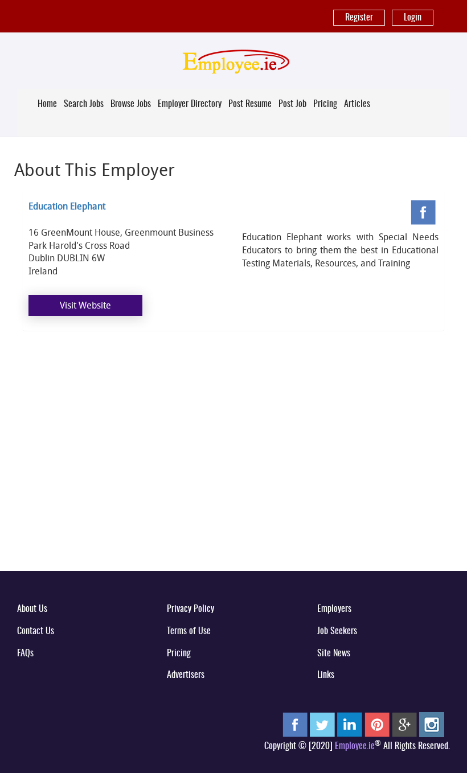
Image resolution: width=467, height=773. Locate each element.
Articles (357, 104)
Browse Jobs (130, 104)
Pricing (325, 104)
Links (325, 675)
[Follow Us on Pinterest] (377, 724)
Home (47, 104)
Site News (333, 653)
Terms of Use (189, 631)
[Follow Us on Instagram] (431, 724)
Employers (334, 609)
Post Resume (250, 104)
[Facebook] (425, 213)
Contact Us (35, 631)
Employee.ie (355, 746)
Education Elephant (66, 206)
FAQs (25, 653)
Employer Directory (190, 104)
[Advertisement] (233, 473)
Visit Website (85, 305)
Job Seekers (337, 631)
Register (359, 17)
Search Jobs (84, 104)
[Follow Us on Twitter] (322, 724)
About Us (32, 609)
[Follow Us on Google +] (404, 724)
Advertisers (185, 675)
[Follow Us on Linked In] (349, 724)
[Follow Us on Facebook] (295, 724)
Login (412, 17)
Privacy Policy (190, 609)
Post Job (292, 104)
